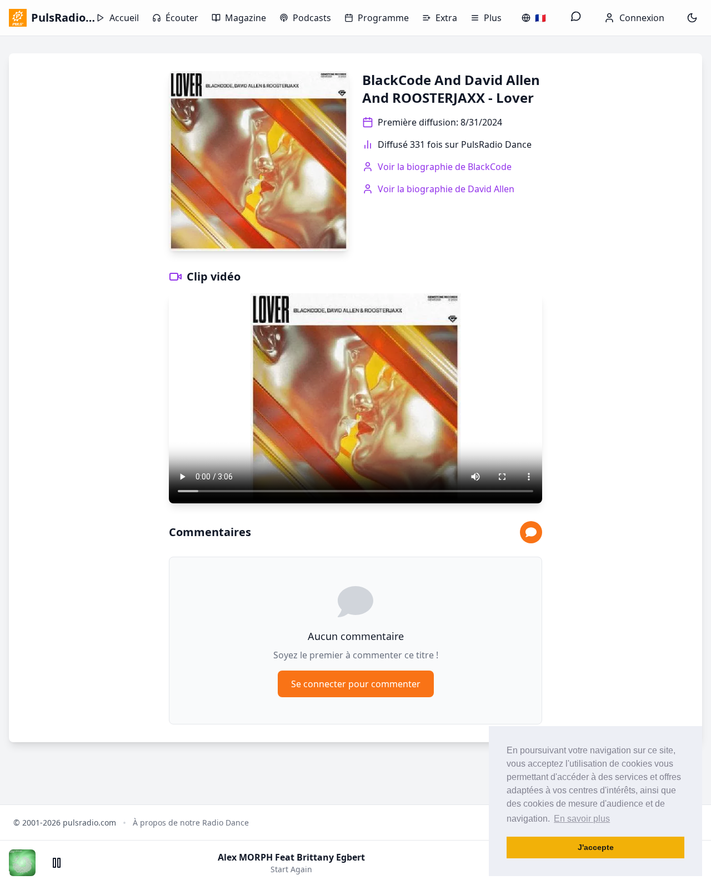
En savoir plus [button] (582, 818)
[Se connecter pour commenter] (531, 532)
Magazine (245, 18)
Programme (383, 18)
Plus (493, 18)
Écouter (182, 18)
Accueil (124, 18)
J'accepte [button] (596, 847)
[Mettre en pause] (56, 863)
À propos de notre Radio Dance (191, 822)
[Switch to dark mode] (692, 18)
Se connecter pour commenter (355, 684)
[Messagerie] (576, 17)
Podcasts (312, 18)
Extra (446, 18)
